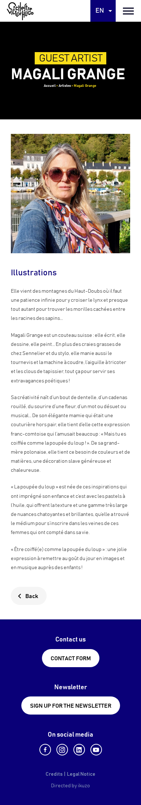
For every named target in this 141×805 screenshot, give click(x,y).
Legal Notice (81, 774)
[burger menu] (128, 11)
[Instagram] (62, 749)
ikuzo (84, 785)
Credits (54, 774)
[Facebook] (45, 749)
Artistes (65, 86)
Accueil (50, 86)
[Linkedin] (79, 749)
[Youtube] (96, 749)
